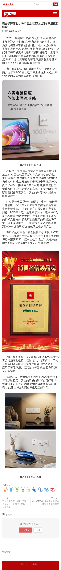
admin (5, 30)
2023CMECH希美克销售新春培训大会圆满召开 (45, 503)
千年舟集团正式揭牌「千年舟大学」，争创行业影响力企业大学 (14, 504)
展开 (55, 13)
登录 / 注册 (8, 4)
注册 (38, 530)
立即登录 (25, 530)
